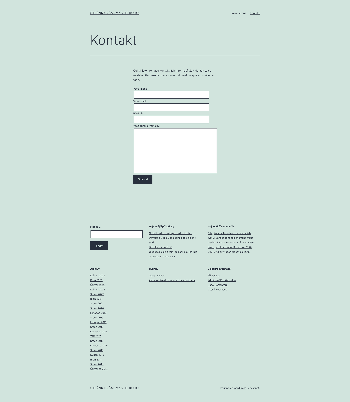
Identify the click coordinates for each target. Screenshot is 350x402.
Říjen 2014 (96, 359)
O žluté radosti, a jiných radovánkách (170, 233)
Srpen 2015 (96, 350)
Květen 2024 (97, 289)
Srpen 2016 (96, 340)
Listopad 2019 (98, 312)
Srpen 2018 (96, 326)
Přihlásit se (214, 275)
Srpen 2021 (96, 303)
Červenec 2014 (99, 368)
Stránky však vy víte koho (114, 13)
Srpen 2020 (97, 308)
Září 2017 (95, 336)
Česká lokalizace (217, 289)
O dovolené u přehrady (162, 256)
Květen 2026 (97, 275)
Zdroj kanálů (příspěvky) (222, 280)
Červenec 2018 (99, 331)
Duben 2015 (97, 354)
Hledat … (95, 226)
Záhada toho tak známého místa (232, 233)
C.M (210, 233)
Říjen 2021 (96, 298)
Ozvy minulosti (157, 275)
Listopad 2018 (98, 322)
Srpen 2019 (96, 317)
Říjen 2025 (96, 280)
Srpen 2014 (96, 364)
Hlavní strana (238, 13)
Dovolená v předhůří (160, 247)
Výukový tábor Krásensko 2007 (234, 247)
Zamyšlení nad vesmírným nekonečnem (172, 280)
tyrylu (211, 237)
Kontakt (255, 13)
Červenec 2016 (99, 345)
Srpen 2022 (97, 294)
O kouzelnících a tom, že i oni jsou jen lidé (173, 251)
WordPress (240, 388)
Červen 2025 (97, 284)
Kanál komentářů (218, 284)
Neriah (211, 242)
